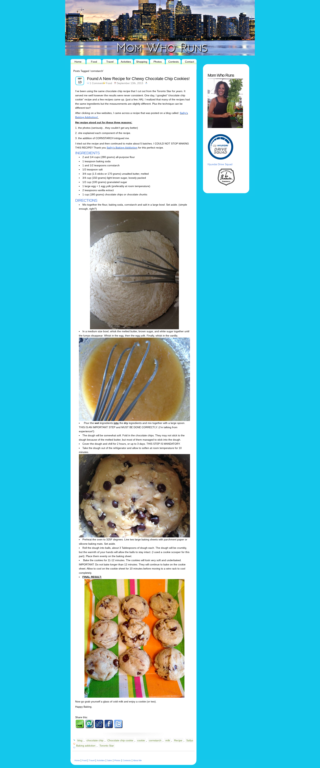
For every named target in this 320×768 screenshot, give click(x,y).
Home (77, 61)
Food (94, 61)
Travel (110, 61)
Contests (173, 61)
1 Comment (96, 83)
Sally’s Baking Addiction (122, 147)
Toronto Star (106, 745)
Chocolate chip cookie (120, 740)
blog (79, 740)
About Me (137, 760)
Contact (189, 61)
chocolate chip (94, 740)
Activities (126, 61)
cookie (141, 740)
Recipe (178, 740)
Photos (158, 61)
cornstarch (155, 740)
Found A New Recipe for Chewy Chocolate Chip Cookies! (138, 78)
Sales (109, 760)
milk (167, 740)
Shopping (141, 61)
